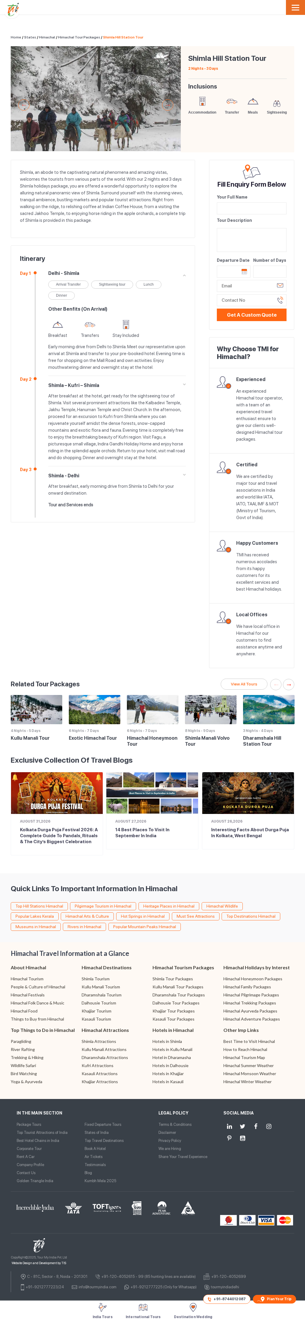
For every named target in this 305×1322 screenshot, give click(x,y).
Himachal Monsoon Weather (249, 1073)
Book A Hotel (95, 1148)
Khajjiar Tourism (96, 1010)
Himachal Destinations (107, 967)
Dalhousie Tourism (99, 1002)
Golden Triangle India (35, 1181)
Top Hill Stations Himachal (39, 906)
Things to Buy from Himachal (37, 1018)
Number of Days (269, 260)
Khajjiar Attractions (100, 1081)
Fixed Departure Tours (103, 1124)
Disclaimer (167, 1132)
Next (167, 105)
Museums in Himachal (35, 926)
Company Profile (30, 1164)
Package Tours (29, 1124)
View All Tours (244, 684)
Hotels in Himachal (173, 1030)
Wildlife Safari (23, 1065)
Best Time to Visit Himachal (249, 1041)
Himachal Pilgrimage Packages (251, 994)
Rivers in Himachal (84, 926)
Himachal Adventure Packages (251, 1018)
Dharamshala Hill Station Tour (262, 741)
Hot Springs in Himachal (143, 916)
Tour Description (234, 220)
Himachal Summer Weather (248, 1065)
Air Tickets (93, 1156)
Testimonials (95, 1164)
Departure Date (233, 260)
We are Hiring (169, 1148)
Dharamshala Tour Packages (178, 994)
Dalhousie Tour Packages (176, 1002)
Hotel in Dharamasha (171, 1057)
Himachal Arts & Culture (87, 916)
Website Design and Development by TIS (39, 1263)
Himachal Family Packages (247, 986)
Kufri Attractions (97, 1065)
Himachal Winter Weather (247, 1081)
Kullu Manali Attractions (104, 1049)
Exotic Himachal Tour (93, 738)
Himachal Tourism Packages (183, 967)
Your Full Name (232, 197)
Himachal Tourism (27, 978)
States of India (97, 1132)
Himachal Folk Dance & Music (37, 1002)
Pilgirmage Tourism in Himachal (103, 906)
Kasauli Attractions (100, 1073)
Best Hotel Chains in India (38, 1140)
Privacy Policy (169, 1140)
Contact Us (26, 1173)
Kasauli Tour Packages (173, 1018)
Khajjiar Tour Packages (173, 1010)
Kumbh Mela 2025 (100, 1181)
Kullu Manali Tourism (101, 986)
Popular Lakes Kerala (34, 916)
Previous (23, 105)
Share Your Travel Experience (182, 1156)
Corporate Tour (29, 1148)
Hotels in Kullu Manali (172, 1049)
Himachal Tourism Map (244, 1057)
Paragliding (21, 1041)
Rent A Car (26, 1156)
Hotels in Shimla (167, 1041)
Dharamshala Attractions (105, 1057)
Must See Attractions (196, 916)
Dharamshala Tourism (102, 994)
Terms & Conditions (175, 1124)
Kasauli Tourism (96, 1018)
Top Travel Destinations (104, 1140)
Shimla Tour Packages (172, 978)
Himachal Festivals (28, 994)
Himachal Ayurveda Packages (250, 1010)
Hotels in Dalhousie (170, 1065)
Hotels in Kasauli (167, 1081)
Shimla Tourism (96, 978)
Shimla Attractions (99, 1041)
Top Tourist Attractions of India (42, 1132)
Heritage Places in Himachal (168, 906)
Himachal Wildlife (222, 906)
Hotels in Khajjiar (168, 1073)
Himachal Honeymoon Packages (252, 978)
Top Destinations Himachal (251, 916)
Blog (88, 1173)
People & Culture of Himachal (38, 986)
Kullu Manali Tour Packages (177, 986)
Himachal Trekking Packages (249, 1002)
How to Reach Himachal (245, 1049)
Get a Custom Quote (252, 315)
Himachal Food (24, 1010)
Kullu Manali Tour (30, 738)
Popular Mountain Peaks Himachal (144, 926)
